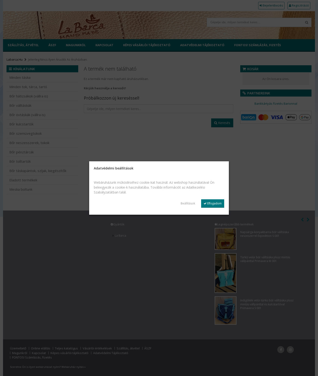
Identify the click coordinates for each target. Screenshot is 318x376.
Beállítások (188, 203)
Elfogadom (214, 203)
